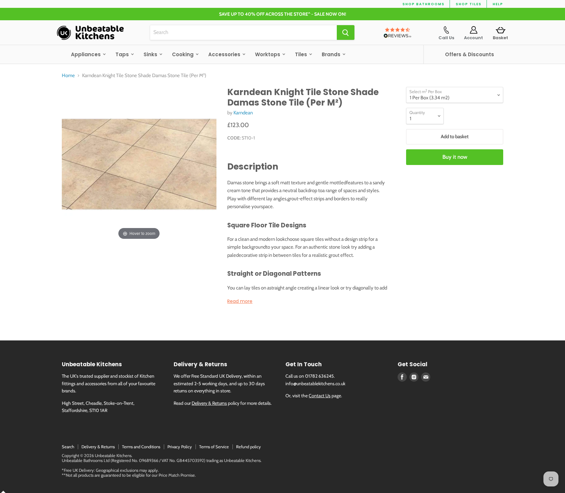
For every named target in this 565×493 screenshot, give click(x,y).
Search (68, 446)
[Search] (345, 32)
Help (498, 4)
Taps (122, 54)
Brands (332, 54)
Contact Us (320, 396)
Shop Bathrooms (423, 4)
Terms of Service (214, 446)
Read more (239, 301)
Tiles (301, 54)
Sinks (151, 54)
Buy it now (454, 157)
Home (68, 75)
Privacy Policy (179, 446)
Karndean (243, 113)
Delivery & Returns (209, 403)
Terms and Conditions (141, 446)
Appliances (86, 54)
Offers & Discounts (469, 54)
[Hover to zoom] (139, 164)
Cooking (183, 54)
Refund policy (248, 446)
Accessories (225, 54)
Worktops (268, 54)
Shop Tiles (469, 4)
